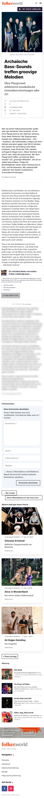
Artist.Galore (16, 54)
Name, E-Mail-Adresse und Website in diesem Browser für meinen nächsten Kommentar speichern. (21, 474)
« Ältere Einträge (10, 656)
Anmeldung (28, 733)
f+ (10, 104)
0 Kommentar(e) (16, 107)
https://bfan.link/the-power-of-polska (28, 690)
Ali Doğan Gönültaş (15, 640)
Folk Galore (28, 54)
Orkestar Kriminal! (15, 540)
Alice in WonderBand (16, 591)
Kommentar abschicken (28, 483)
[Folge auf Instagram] (11, 788)
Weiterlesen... (9, 551)
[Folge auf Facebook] (4, 788)
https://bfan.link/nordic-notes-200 (28, 704)
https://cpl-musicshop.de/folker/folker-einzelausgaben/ (28, 675)
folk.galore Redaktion (19, 101)
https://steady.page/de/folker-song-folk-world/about (28, 717)
